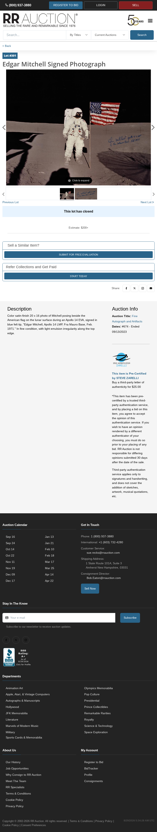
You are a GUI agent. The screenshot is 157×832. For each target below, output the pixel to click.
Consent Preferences (33, 825)
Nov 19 (10, 568)
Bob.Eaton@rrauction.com (104, 578)
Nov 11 (10, 561)
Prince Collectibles (96, 707)
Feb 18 (49, 555)
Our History (13, 762)
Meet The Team (16, 781)
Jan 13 (49, 536)
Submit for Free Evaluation (78, 254)
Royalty (89, 719)
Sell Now (90, 588)
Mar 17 (49, 561)
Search (142, 34)
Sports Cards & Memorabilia (24, 737)
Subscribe (130, 617)
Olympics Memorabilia (98, 688)
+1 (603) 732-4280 (111, 542)
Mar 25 (49, 568)
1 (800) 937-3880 (102, 536)
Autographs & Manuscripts (23, 700)
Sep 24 (10, 543)
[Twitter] (134, 288)
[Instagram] (142, 288)
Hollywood (12, 707)
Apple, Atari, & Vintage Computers (28, 694)
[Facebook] (126, 288)
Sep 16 (10, 536)
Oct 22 (10, 555)
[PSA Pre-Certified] (121, 359)
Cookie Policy (14, 799)
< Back (6, 45)
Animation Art (14, 688)
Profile (88, 774)
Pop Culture (92, 694)
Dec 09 (10, 574)
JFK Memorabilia (17, 713)
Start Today (78, 276)
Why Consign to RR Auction (23, 774)
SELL (135, 5)
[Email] (151, 288)
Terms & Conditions (18, 793)
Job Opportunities (17, 768)
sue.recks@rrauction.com (103, 552)
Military (10, 732)
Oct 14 (10, 549)
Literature (12, 719)
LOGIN (100, 5)
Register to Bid (93, 762)
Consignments (93, 781)
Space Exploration (96, 732)
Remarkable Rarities (97, 713)
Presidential (91, 700)
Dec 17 (10, 580)
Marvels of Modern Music (22, 725)
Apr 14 (49, 574)
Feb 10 (49, 549)
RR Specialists (15, 787)
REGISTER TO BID (65, 5)
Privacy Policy (15, 806)
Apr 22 (49, 580)
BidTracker (91, 768)
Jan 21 (49, 543)
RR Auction (37, 821)
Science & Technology (98, 725)
